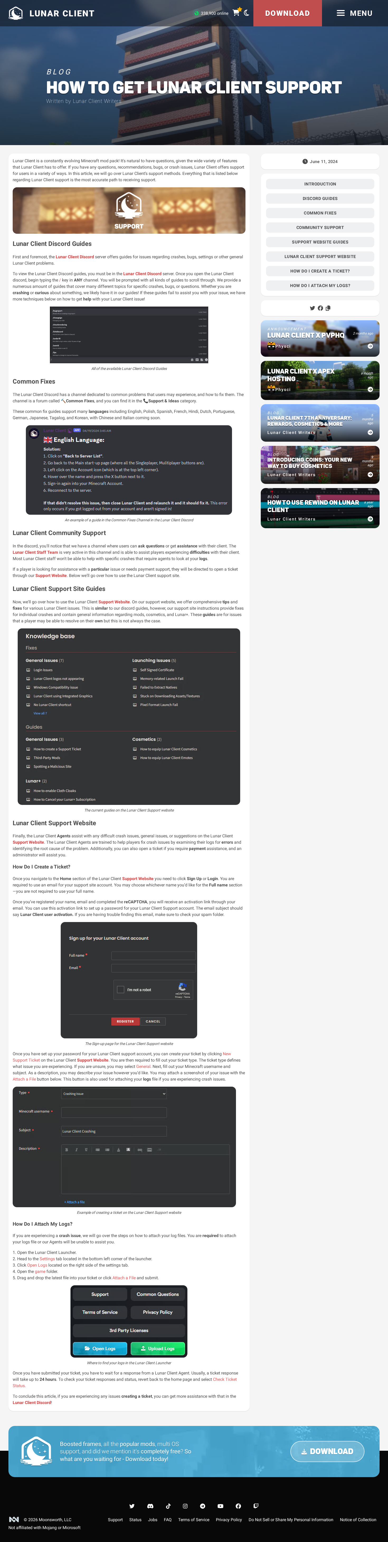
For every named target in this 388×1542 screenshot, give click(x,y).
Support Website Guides (320, 242)
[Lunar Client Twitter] (132, 1506)
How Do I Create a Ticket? (320, 271)
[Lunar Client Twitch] (256, 1506)
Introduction (320, 184)
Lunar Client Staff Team (35, 552)
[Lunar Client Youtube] (220, 1506)
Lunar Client (135, 273)
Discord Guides (320, 198)
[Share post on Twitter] (312, 308)
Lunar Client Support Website (320, 256)
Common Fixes (320, 213)
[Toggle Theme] (246, 12)
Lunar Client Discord (75, 256)
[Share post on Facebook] (320, 308)
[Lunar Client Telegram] (202, 1506)
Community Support (320, 227)
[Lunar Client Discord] (150, 1506)
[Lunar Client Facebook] (238, 1506)
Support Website (51, 575)
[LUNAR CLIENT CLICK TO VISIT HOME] (15, 13)
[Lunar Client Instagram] (185, 1506)
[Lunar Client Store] (236, 13)
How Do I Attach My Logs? (320, 285)
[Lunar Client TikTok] (168, 1506)
